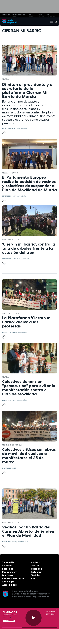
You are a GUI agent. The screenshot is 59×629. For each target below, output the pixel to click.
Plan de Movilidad (10, 240)
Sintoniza (7, 565)
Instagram (36, 572)
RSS (33, 578)
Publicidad (7, 568)
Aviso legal (8, 581)
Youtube (35, 575)
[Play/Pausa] (33, 618)
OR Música (50, 614)
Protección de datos (13, 578)
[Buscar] (55, 21)
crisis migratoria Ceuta (18, 15)
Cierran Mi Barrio (10, 173)
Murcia (5, 79)
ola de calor (31, 15)
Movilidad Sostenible (11, 445)
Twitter (35, 565)
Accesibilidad (9, 584)
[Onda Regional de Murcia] (9, 21)
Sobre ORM (8, 562)
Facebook (36, 568)
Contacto (36, 562)
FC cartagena (51, 15)
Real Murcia (41, 15)
